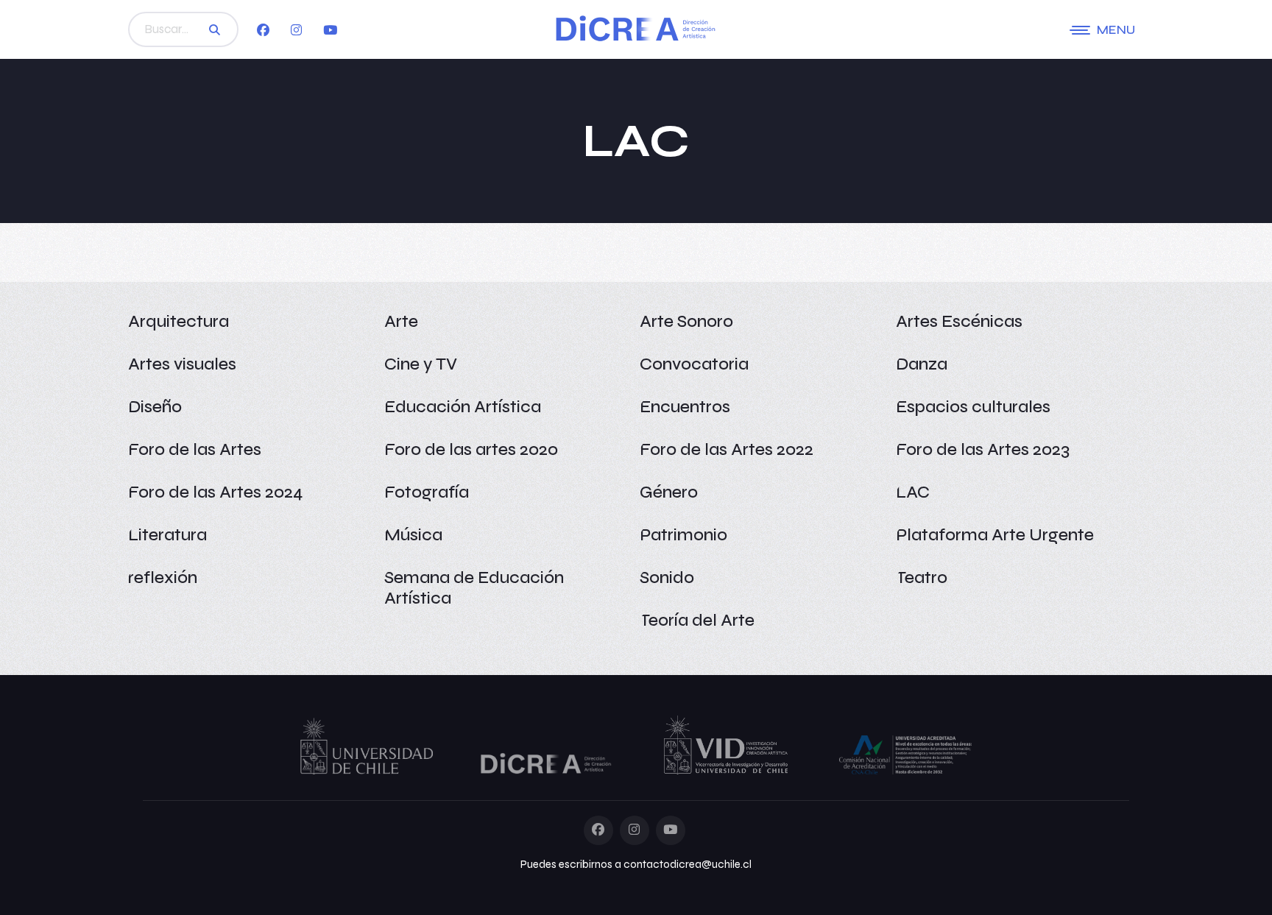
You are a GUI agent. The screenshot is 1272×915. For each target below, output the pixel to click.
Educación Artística (462, 407)
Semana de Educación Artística (474, 588)
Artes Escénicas (959, 321)
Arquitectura (178, 321)
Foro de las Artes (194, 449)
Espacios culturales (973, 407)
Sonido (667, 577)
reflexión (162, 577)
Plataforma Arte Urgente (995, 535)
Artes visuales (182, 364)
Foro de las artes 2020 (471, 449)
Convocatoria (694, 364)
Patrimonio (683, 535)
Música (413, 535)
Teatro (921, 577)
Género (669, 492)
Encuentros (685, 407)
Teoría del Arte (697, 620)
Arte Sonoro (686, 321)
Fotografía (426, 492)
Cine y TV (420, 364)
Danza (921, 364)
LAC (913, 492)
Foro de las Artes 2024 (215, 492)
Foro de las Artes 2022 (726, 449)
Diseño (155, 407)
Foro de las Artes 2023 (983, 449)
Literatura (167, 535)
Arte (401, 321)
